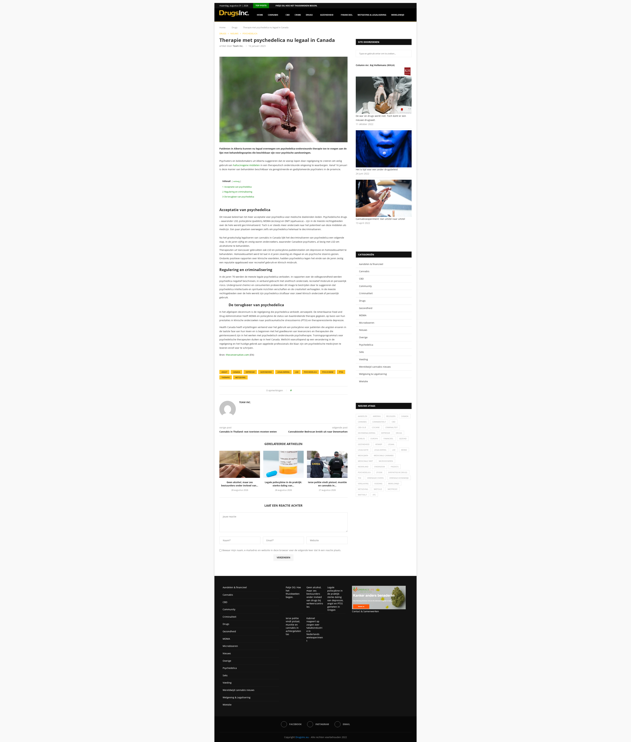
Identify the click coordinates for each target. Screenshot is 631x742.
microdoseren (386, 461)
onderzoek (379, 466)
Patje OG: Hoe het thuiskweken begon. (296, 5)
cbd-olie (362, 427)
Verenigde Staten (375, 478)
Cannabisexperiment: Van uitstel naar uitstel (380, 218)
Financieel (347, 14)
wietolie (378, 489)
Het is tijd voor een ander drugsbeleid (377, 169)
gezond (403, 438)
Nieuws (363, 329)
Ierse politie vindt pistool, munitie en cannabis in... (327, 484)
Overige (363, 337)
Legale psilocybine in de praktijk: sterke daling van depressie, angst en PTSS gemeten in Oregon (335, 598)
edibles (361, 438)
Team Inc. (238, 45)
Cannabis (273, 14)
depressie (250, 372)
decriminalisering (366, 433)
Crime (298, 14)
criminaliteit (391, 427)
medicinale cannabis (384, 455)
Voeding (363, 359)
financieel (388, 438)
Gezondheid (326, 14)
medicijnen (363, 455)
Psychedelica (366, 344)
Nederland (363, 466)
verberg (236, 181)
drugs (399, 433)
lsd (296, 372)
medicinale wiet (365, 461)
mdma (404, 450)
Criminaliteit (366, 293)
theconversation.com (237, 354)
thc (359, 478)
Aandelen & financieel (371, 264)
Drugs (309, 14)
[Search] (410, 28)
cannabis (362, 422)
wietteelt (362, 494)
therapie (226, 377)
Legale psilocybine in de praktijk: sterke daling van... (283, 484)
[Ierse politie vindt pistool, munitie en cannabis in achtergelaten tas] (327, 464)
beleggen (390, 416)
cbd (393, 422)
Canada (236, 372)
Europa (374, 438)
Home (260, 14)
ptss (341, 372)
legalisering (283, 372)
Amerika (377, 416)
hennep (378, 444)
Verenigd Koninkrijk (399, 478)
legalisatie (363, 450)
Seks (361, 352)
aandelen (362, 416)
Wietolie (363, 381)
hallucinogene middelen (246, 165)
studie (379, 472)
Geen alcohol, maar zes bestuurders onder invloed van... (239, 484)
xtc (374, 494)
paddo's (394, 466)
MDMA (362, 315)
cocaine (376, 427)
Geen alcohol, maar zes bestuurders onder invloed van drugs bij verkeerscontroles (314, 597)
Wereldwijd (397, 14)
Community (365, 286)
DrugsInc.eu (302, 737)
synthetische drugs (397, 472)
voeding (378, 483)
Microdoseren (366, 322)
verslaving (363, 483)
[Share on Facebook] (295, 390)
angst (224, 372)
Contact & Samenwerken (365, 611)
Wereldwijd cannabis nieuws (375, 366)
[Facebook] (406, 5)
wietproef (392, 489)
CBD (288, 14)
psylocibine (327, 372)
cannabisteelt (379, 422)
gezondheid (266, 372)
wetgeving (240, 377)
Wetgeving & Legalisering (372, 14)
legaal (391, 444)
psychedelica (310, 372)
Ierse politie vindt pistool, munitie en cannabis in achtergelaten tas (293, 626)
